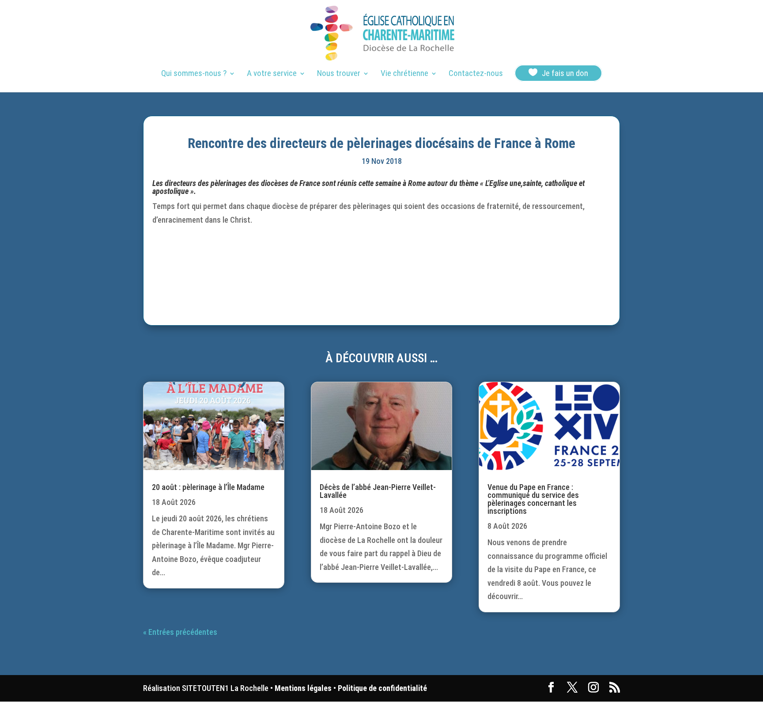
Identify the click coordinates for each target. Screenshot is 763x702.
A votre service (272, 74)
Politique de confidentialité (382, 688)
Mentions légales (303, 688)
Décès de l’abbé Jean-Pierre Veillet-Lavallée (378, 491)
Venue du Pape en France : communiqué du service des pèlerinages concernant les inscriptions (533, 499)
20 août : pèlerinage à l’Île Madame (208, 487)
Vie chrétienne (404, 74)
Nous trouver (338, 74)
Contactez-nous (476, 74)
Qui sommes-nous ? (194, 74)
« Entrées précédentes (180, 632)
